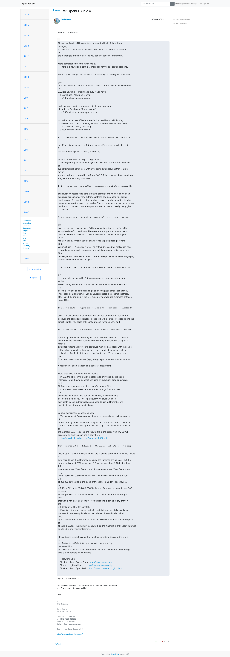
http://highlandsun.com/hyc (100, 565)
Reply (59, 644)
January (26, 248)
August (25, 231)
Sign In (195, 4)
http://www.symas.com (101, 562)
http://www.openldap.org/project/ (105, 568)
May (24, 238)
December (27, 220)
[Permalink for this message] (168, 641)
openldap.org (28, 3)
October (26, 226)
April (24, 241)
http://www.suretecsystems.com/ (70, 634)
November (27, 223)
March (25, 243)
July (24, 233)
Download (35, 278)
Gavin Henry (66, 19)
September (27, 228)
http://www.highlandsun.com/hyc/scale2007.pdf (83, 438)
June (24, 236)
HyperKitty (115, 654)
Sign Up (205, 4)
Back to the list (181, 23)
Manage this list (183, 4)
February (26, 246)
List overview (35, 269)
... (58, 39)
